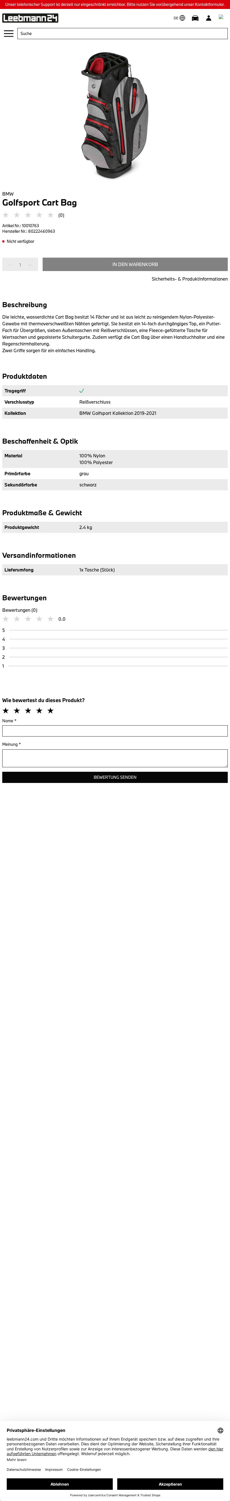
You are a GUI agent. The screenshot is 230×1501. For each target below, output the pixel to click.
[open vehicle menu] (195, 18)
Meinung (11, 744)
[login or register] (208, 18)
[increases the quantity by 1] (29, 265)
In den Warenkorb (135, 264)
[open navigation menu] (8, 33)
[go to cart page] (222, 18)
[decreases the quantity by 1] (12, 265)
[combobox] (122, 33)
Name (9, 720)
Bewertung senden (115, 777)
